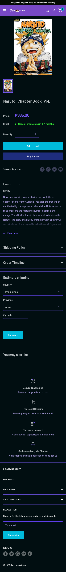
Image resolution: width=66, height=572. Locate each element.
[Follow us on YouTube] (23, 553)
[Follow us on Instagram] (17, 553)
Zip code (7, 315)
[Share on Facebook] (42, 169)
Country (7, 284)
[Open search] (47, 10)
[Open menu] (4, 10)
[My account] (53, 10)
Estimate (13, 334)
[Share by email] (60, 169)
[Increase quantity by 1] (35, 134)
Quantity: (8, 134)
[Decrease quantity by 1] (18, 134)
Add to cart (33, 146)
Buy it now (33, 156)
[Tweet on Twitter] (54, 169)
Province (8, 299)
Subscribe (14, 534)
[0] (60, 10)
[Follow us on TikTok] (30, 553)
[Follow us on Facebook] (5, 553)
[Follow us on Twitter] (11, 553)
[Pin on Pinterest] (48, 169)
